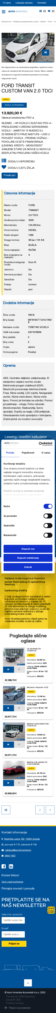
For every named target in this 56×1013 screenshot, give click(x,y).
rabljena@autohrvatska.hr (18, 850)
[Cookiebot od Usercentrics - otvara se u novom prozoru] (39, 444)
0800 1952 (9, 856)
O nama (7, 3)
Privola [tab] (10, 452)
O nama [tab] (46, 452)
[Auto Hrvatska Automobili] (17, 11)
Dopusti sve (28, 548)
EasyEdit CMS (13, 1000)
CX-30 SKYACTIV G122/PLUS (34, 650)
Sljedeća (50, 810)
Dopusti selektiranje (28, 558)
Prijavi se (14, 943)
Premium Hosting (14, 1003)
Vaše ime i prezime (12, 914)
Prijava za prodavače (19, 1008)
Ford (50, 22)
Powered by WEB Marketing (20, 997)
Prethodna (39, 810)
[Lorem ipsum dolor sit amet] (45, 53)
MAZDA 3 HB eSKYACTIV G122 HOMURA (37, 763)
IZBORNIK (4, 12)
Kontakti (41, 3)
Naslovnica (6, 22)
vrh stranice (28, 983)
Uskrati (28, 567)
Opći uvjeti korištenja (12, 882)
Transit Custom (6, 810)
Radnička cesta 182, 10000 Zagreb (22, 839)
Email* (5, 928)
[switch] (48, 515)
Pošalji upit (9, 175)
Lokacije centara (24, 3)
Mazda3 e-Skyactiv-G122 (37, 687)
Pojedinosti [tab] (28, 452)
